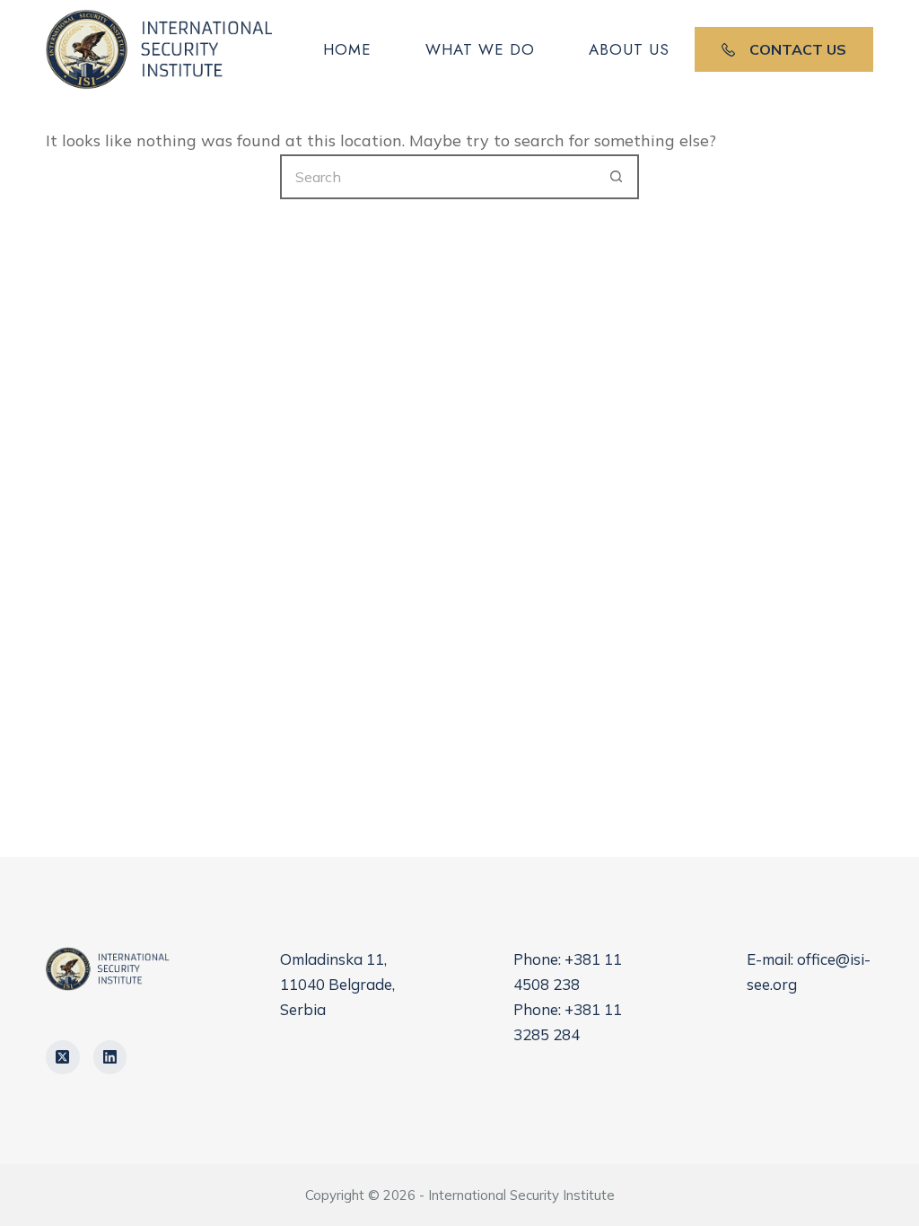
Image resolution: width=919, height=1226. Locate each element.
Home (347, 49)
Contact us (797, 49)
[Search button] (616, 176)
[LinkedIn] (110, 1057)
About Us (629, 49)
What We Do (480, 49)
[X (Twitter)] (63, 1057)
